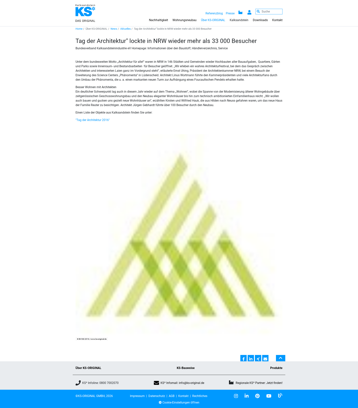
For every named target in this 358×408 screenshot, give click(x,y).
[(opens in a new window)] (237, 396)
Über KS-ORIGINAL (88, 368)
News (114, 28)
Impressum (137, 396)
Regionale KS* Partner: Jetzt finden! (259, 383)
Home (79, 28)
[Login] (249, 11)
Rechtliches (199, 396)
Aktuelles (125, 28)
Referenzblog (214, 13)
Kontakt (277, 20)
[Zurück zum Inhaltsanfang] (280, 359)
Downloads (260, 20)
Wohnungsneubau (184, 20)
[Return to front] (85, 13)
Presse (230, 13)
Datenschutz (156, 396)
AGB (172, 396)
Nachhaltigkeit (158, 20)
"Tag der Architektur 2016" (93, 120)
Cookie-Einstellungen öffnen (180, 402)
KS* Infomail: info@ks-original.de (182, 383)
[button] (243, 358)
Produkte (276, 368)
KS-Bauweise (186, 368)
